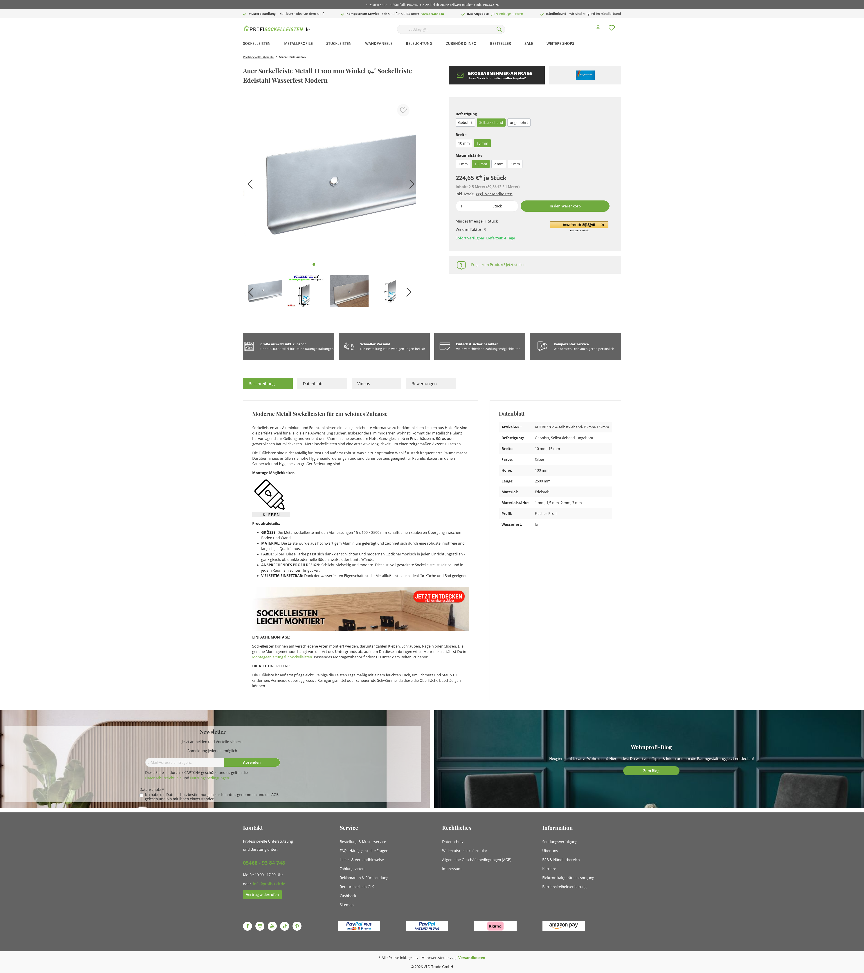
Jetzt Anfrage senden (507, 13)
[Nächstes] (410, 185)
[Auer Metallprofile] (585, 75)
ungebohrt (519, 122)
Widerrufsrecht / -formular (464, 850)
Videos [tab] (363, 383)
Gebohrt (465, 122)
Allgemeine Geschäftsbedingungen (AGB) (476, 859)
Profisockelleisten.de (258, 57)
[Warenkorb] (623, 24)
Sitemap (347, 904)
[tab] (268, 383)
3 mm (515, 163)
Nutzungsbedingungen (209, 777)
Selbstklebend (491, 122)
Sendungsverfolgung (559, 841)
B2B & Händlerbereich (561, 859)
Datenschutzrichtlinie (163, 777)
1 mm (463, 163)
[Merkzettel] (612, 29)
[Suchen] (499, 29)
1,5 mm (481, 163)
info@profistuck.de (269, 883)
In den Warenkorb (565, 206)
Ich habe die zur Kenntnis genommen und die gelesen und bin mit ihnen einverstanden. (212, 797)
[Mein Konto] (598, 29)
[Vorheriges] (248, 185)
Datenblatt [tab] (313, 383)
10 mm (464, 143)
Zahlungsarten (352, 868)
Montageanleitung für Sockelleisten (282, 657)
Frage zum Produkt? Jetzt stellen (498, 264)
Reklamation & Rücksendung (364, 877)
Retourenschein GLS (357, 886)
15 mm (482, 143)
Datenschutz (453, 841)
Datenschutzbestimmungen (190, 794)
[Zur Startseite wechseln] (276, 28)
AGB (275, 794)
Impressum (451, 868)
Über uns (550, 850)
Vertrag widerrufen (262, 894)
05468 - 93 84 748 (264, 862)
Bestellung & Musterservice (363, 841)
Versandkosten (471, 957)
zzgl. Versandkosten (494, 193)
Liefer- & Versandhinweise (362, 859)
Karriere (549, 868)
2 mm (499, 163)
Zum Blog (651, 770)
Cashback (348, 895)
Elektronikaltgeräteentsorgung (568, 877)
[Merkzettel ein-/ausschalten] (403, 110)
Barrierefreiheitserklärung (564, 886)
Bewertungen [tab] (424, 383)
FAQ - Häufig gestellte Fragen (364, 850)
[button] (579, 226)
